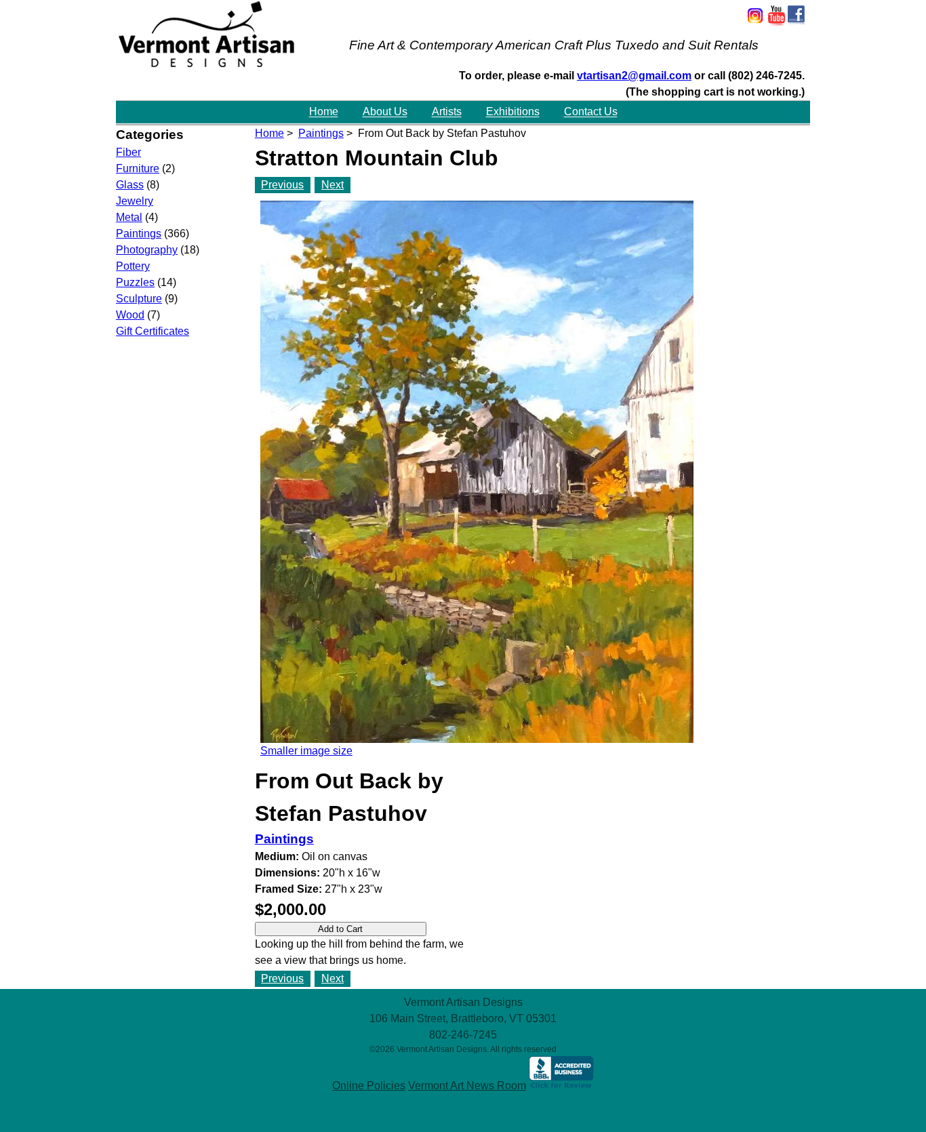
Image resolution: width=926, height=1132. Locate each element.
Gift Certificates (152, 331)
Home (323, 112)
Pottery (133, 266)
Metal (129, 217)
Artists (447, 112)
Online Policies (368, 1085)
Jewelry (134, 201)
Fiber (128, 152)
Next (332, 184)
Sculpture (139, 298)
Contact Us (591, 112)
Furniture (137, 168)
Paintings (321, 133)
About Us (385, 112)
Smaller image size (306, 750)
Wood (130, 315)
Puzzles (135, 282)
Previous (282, 184)
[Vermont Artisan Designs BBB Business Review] (561, 1085)
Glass (130, 184)
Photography (147, 250)
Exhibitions (513, 112)
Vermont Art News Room (467, 1085)
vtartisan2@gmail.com (634, 75)
